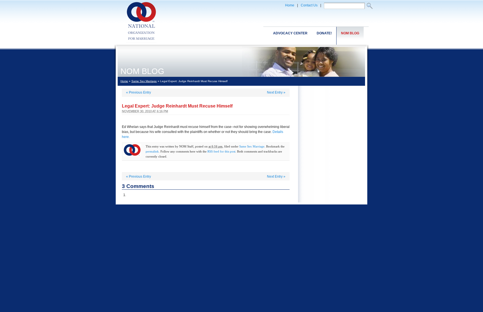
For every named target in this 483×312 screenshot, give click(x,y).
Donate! (324, 33)
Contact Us (309, 5)
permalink (152, 151)
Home (289, 5)
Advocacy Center (290, 33)
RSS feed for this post (221, 151)
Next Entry (276, 92)
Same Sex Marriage (144, 81)
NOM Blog (350, 33)
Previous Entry (138, 92)
